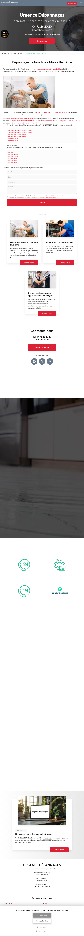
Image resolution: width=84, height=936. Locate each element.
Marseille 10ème (13, 154)
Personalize (42, 927)
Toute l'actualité (59, 850)
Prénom (7, 904)
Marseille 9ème (12, 162)
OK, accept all (42, 915)
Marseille (10, 152)
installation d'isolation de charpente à (55, 121)
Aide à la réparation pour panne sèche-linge (20, 130)
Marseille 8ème (18, 53)
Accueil (4, 53)
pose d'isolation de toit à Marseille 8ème (27, 121)
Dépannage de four (13, 138)
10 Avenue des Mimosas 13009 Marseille (42, 34)
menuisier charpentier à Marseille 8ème (20, 118)
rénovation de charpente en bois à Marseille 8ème (51, 113)
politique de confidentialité (49, 197)
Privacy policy (42, 931)
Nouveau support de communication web (34, 834)
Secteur (10, 53)
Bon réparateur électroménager (17, 134)
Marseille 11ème (13, 156)
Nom (44, 904)
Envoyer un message (42, 347)
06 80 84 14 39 (42, 30)
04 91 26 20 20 (42, 26)
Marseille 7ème (12, 158)
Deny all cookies (42, 921)
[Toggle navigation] (81, 3)
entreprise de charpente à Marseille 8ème (48, 69)
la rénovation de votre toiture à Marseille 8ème (26, 123)
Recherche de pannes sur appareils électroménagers (40, 294)
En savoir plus (29, 263)
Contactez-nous (72, 3)
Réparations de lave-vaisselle (59, 242)
